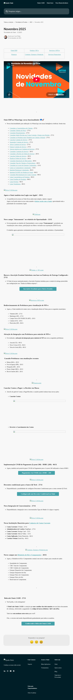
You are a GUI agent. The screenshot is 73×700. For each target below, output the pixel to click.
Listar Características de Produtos (20, 177)
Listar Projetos (14, 182)
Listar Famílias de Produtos (18, 179)
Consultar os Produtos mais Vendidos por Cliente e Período (27, 137)
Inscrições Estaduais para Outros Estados (38, 289)
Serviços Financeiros (54, 54)
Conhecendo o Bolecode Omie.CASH (38, 623)
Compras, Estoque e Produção (34, 54)
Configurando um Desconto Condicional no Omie (38, 494)
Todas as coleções (8, 22)
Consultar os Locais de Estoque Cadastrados (23, 165)
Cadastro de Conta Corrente (39, 523)
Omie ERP (14, 50)
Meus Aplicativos (45, 664)
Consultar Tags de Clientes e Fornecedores (22, 163)
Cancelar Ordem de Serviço (18, 156)
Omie (56, 664)
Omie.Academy (32, 693)
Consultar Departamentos (17, 133)
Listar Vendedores (15, 184)
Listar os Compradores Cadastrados (20, 168)
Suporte (30, 664)
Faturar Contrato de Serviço (18, 147)
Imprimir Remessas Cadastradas (19, 170)
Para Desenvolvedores (62, 3)
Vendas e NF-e (34, 50)
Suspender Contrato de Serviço (19, 142)
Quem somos (58, 668)
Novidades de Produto (21, 22)
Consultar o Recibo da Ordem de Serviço (22, 154)
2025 (31, 22)
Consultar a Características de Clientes (21, 128)
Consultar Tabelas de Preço (18, 130)
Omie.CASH (40, 3)
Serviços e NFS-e (54, 50)
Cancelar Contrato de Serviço (18, 140)
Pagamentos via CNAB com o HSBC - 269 (36, 473)
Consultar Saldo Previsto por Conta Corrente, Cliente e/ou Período (30, 135)
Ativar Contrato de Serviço (18, 144)
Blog (56, 671)
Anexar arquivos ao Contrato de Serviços (22, 149)
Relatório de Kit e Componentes (29, 555)
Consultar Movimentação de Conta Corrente (23, 175)
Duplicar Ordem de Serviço (18, 158)
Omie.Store (50, 3)
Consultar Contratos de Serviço (19, 151)
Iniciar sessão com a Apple (43, 201)
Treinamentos (44, 668)
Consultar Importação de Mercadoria (21, 161)
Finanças (14, 54)
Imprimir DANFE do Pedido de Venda (21, 172)
